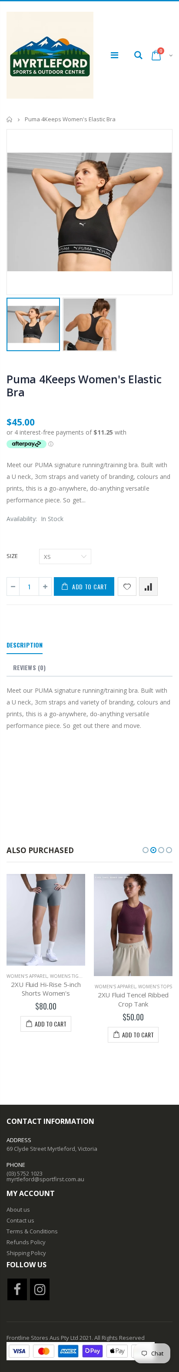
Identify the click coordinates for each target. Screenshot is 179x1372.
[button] (145, 850)
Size (12, 556)
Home (10, 119)
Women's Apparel (27, 976)
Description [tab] (25, 644)
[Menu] (114, 55)
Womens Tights (68, 976)
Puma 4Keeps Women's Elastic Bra (84, 385)
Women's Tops (155, 986)
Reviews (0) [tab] (29, 667)
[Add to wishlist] (127, 586)
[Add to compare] (148, 586)
